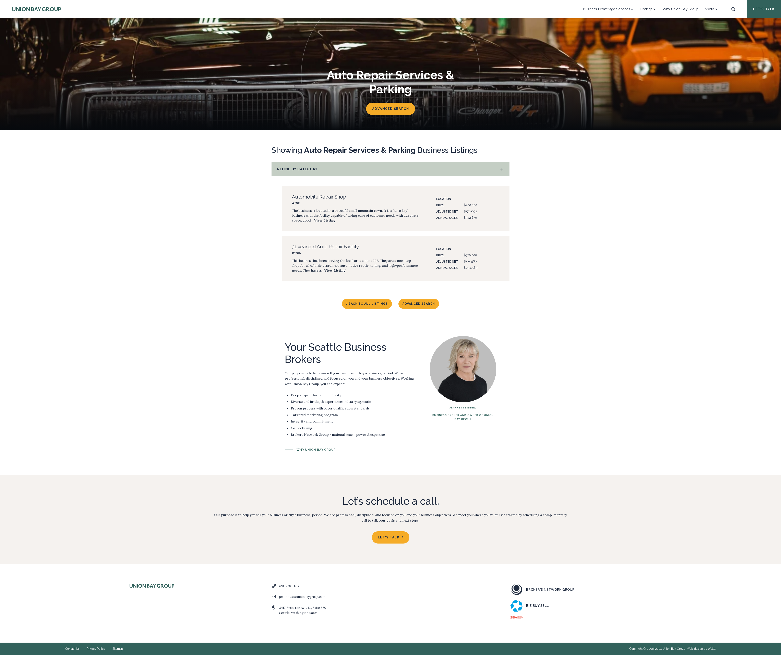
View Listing (324, 220)
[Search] (733, 9)
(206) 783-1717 (289, 586)
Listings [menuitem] (646, 9)
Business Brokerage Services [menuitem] (606, 9)
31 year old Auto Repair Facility (325, 247)
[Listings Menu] (654, 9)
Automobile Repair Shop (319, 197)
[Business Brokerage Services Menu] (632, 9)
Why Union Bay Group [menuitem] (681, 9)
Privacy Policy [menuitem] (96, 648)
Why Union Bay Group (316, 449)
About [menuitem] (710, 9)
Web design (695, 648)
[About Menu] (716, 9)
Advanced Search (390, 109)
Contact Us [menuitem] (72, 648)
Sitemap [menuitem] (117, 648)
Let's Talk (764, 9)
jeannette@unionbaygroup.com (302, 597)
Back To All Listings (368, 303)
